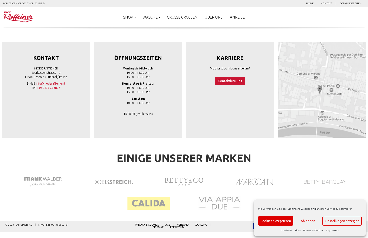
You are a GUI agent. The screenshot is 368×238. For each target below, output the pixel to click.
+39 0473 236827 (48, 87)
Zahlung (201, 225)
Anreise (237, 17)
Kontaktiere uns (230, 81)
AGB (167, 225)
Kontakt (326, 3)
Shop (128, 17)
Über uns (214, 17)
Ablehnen (308, 221)
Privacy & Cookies (313, 230)
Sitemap (158, 227)
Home (310, 3)
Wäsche (150, 17)
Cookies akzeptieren (275, 221)
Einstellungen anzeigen (342, 221)
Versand (183, 225)
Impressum (332, 230)
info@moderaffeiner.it (50, 83)
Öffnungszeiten (351, 3)
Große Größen (182, 17)
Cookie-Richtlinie (291, 230)
